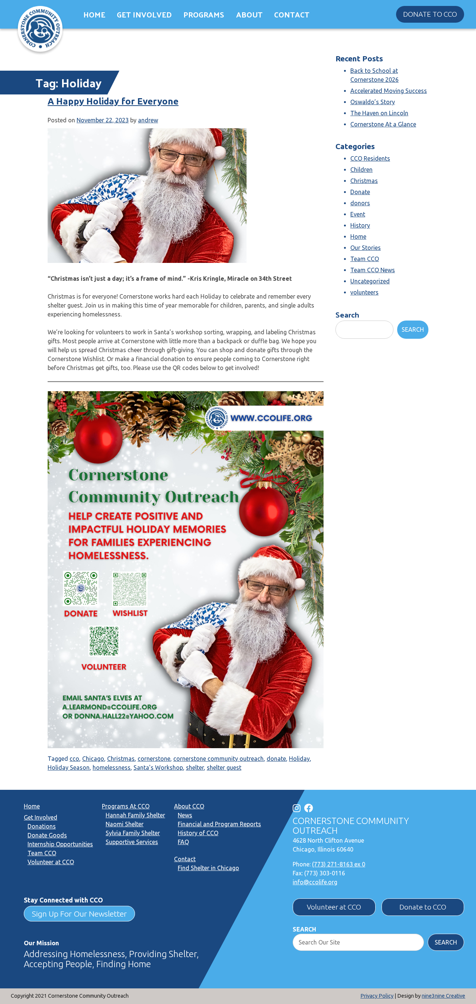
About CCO (189, 806)
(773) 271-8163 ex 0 (338, 864)
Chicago (93, 758)
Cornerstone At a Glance (383, 124)
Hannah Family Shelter (135, 815)
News (185, 815)
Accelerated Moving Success (388, 90)
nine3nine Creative (443, 996)
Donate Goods (47, 835)
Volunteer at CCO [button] (334, 907)
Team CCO (364, 258)
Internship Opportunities (60, 844)
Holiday (299, 758)
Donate (360, 192)
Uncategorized (370, 281)
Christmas (121, 758)
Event (357, 214)
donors (360, 203)
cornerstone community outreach (218, 758)
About (249, 14)
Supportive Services (132, 842)
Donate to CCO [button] (430, 14)
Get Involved (144, 14)
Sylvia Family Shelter (133, 833)
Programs (203, 14)
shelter (195, 767)
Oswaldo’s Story (372, 102)
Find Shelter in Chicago (208, 868)
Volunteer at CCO (51, 862)
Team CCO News (372, 270)
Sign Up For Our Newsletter (79, 913)
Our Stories (365, 247)
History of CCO (198, 833)
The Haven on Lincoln (379, 113)
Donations (42, 826)
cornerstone (154, 758)
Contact (291, 14)
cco (74, 758)
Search (347, 314)
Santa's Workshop (158, 767)
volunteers (364, 292)
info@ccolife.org (315, 882)
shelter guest (224, 767)
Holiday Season (69, 767)
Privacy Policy (376, 996)
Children (361, 169)
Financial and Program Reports (219, 824)
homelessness (112, 767)
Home (94, 14)
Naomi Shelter (125, 824)
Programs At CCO (125, 806)
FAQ (183, 842)
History (360, 225)
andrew (148, 120)
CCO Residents (370, 158)
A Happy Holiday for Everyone (113, 101)
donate (276, 758)
